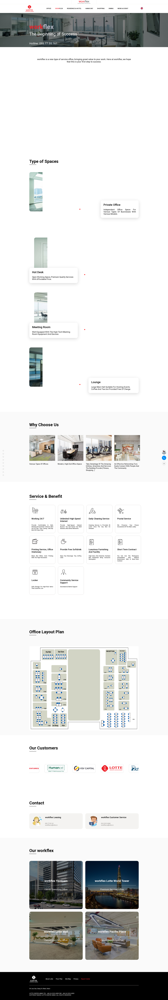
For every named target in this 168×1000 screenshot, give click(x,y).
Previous (28, 192)
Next (135, 192)
